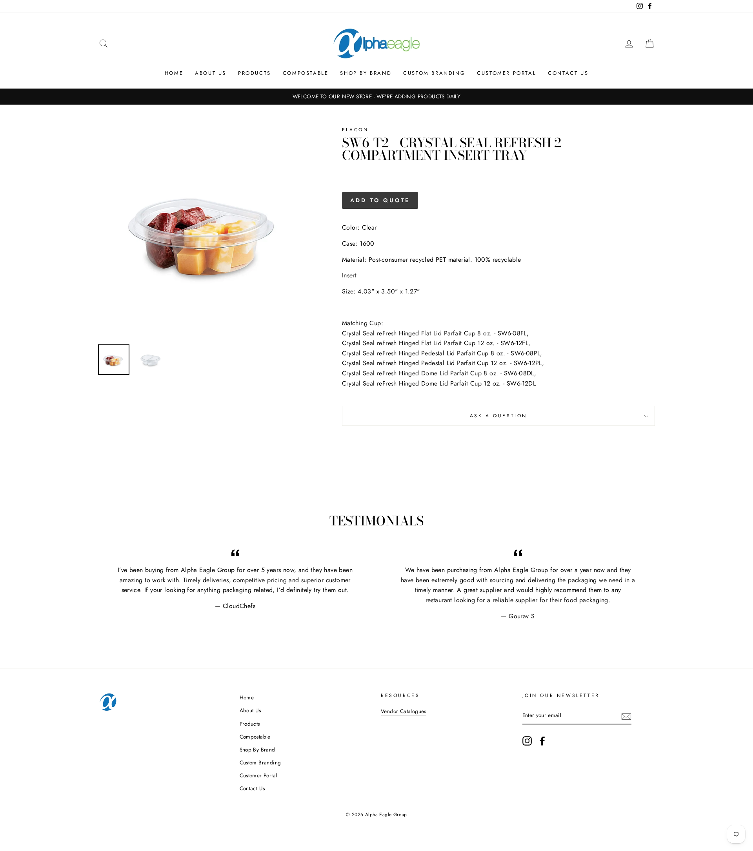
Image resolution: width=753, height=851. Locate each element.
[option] (376, 96)
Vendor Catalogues (403, 711)
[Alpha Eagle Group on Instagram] (527, 741)
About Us (210, 73)
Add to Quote (380, 200)
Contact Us (568, 73)
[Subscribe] (626, 716)
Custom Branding (434, 73)
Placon (355, 129)
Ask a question (498, 415)
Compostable (306, 73)
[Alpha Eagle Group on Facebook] (542, 741)
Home (174, 73)
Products (254, 73)
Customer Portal (506, 73)
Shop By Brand (365, 73)
